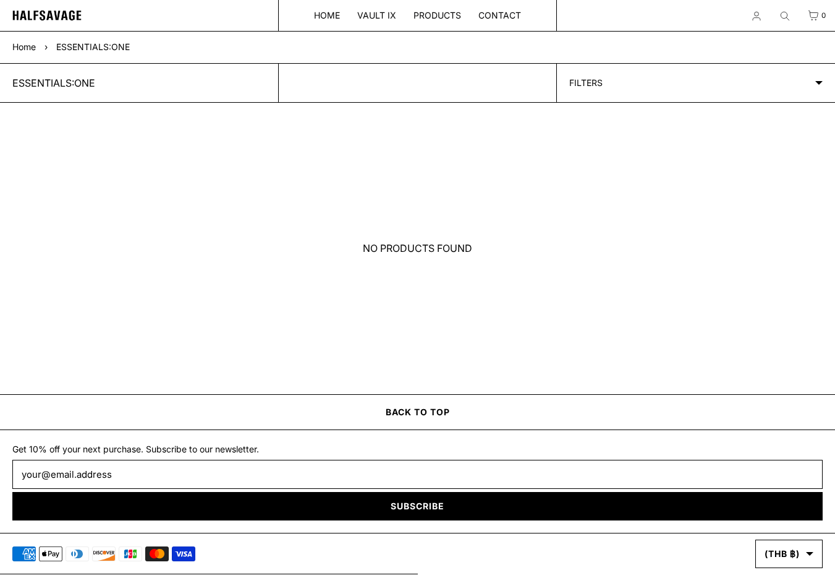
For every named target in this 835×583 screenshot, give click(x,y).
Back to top (418, 412)
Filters (586, 82)
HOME (327, 15)
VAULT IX (376, 15)
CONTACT (499, 15)
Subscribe (417, 506)
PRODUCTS (437, 15)
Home (24, 46)
